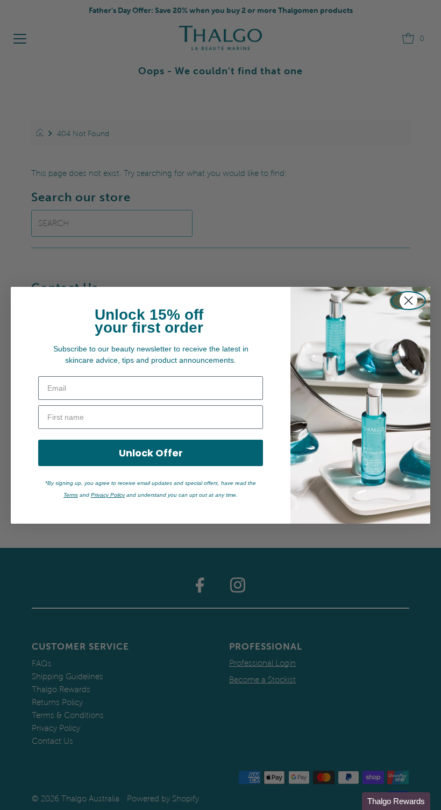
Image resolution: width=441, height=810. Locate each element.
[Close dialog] (408, 300)
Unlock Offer (151, 453)
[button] (396, 801)
